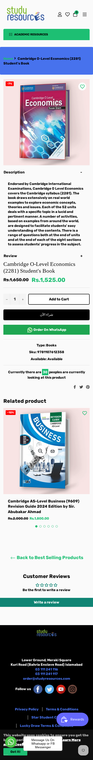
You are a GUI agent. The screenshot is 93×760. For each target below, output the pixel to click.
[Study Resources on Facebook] (37, 689)
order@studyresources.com (46, 679)
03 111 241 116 (46, 669)
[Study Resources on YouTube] (60, 689)
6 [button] (57, 526)
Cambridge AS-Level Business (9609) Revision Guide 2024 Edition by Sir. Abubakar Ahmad (43, 506)
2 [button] (40, 526)
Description (14, 172)
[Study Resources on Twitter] (49, 689)
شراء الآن (46, 315)
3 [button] (44, 526)
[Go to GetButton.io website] (11, 754)
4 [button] (48, 526)
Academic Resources (31, 34)
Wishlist (67, 14)
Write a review (46, 602)
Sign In (60, 14)
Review (11, 256)
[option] (46, 469)
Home (8, 59)
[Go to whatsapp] (10, 742)
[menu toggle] (84, 14)
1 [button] (36, 526)
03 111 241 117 (46, 674)
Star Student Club (46, 717)
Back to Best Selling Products (49, 557)
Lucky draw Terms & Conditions (46, 726)
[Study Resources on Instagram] (72, 689)
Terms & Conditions (62, 709)
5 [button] (52, 526)
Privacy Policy (27, 709)
